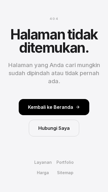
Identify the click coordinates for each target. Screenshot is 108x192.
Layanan (43, 162)
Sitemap (65, 172)
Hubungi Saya (54, 128)
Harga (43, 172)
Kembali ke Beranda (50, 107)
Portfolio (65, 162)
